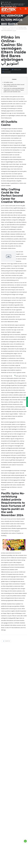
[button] (25, 841)
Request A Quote (27, 402)
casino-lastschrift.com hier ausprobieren (16, 224)
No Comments (7, 71)
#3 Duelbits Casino (8, 82)
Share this (7, 641)
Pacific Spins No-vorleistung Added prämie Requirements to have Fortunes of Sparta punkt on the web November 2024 (14, 90)
